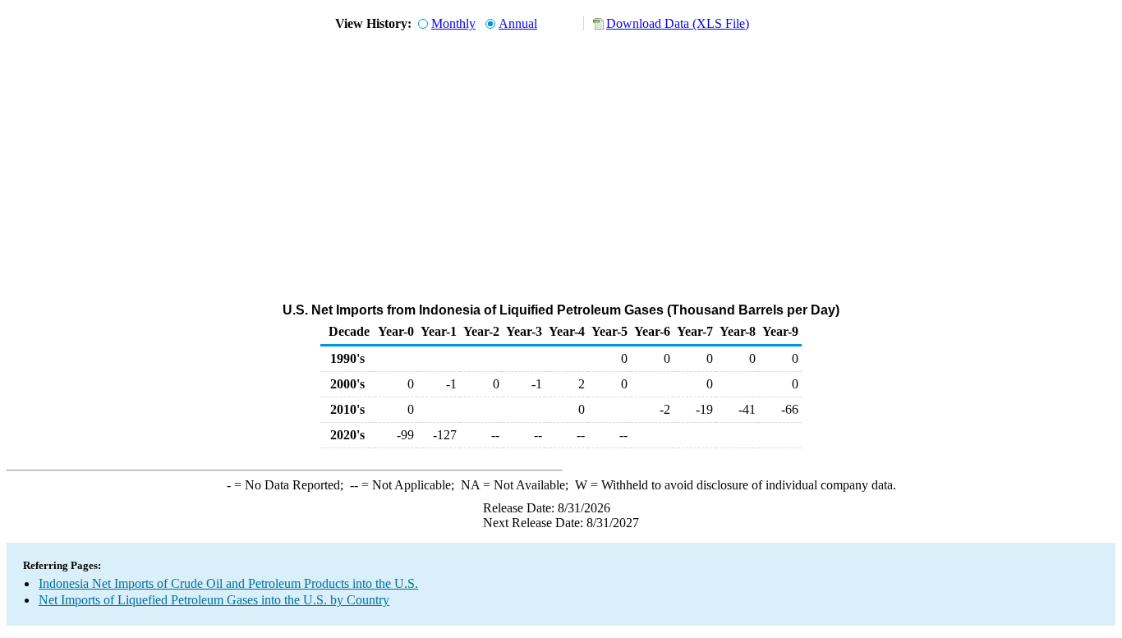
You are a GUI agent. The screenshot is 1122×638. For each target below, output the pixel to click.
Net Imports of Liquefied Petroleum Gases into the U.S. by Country (214, 600)
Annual (518, 23)
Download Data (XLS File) (677, 23)
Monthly (453, 23)
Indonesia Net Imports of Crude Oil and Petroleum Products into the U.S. (228, 583)
